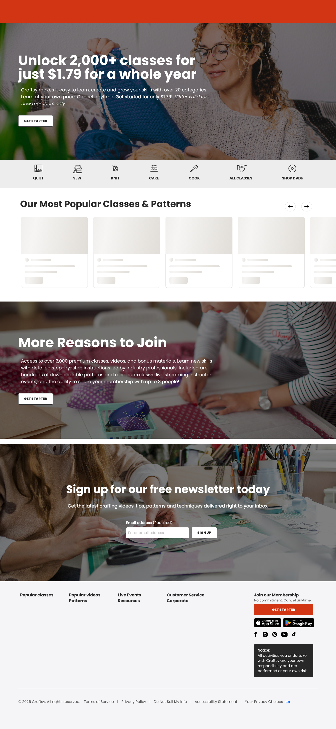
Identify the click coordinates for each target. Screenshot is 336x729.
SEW (77, 178)
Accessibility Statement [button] (216, 701)
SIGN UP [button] (204, 532)
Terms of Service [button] (99, 701)
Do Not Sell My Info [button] (170, 701)
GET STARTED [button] (35, 121)
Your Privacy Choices (264, 701)
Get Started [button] (283, 609)
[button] (290, 206)
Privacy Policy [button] (133, 701)
